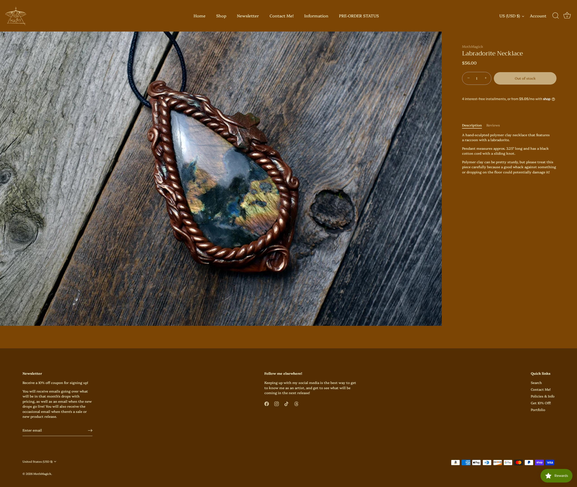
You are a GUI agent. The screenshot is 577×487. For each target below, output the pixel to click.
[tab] (474, 125)
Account (538, 15)
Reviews (493, 125)
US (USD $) (509, 15)
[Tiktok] (286, 403)
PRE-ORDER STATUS (359, 15)
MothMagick (472, 46)
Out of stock (525, 78)
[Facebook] (266, 403)
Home (200, 15)
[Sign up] (90, 430)
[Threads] (296, 403)
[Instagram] (276, 403)
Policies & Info (542, 396)
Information (316, 15)
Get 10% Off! (541, 402)
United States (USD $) (38, 461)
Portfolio (538, 409)
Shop (221, 15)
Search (536, 382)
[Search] (556, 16)
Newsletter (248, 15)
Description (472, 125)
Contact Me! (282, 15)
